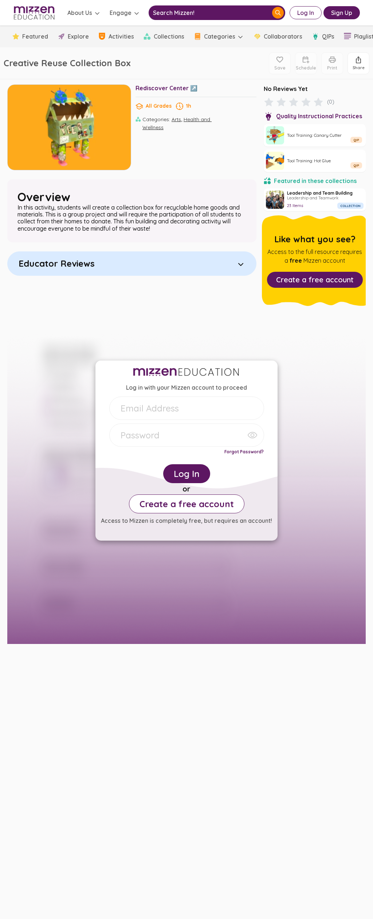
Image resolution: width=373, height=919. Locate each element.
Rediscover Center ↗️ (166, 88)
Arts (176, 119)
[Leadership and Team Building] (315, 199)
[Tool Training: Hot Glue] (315, 161)
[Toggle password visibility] (252, 435)
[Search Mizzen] (278, 13)
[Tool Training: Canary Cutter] (315, 135)
